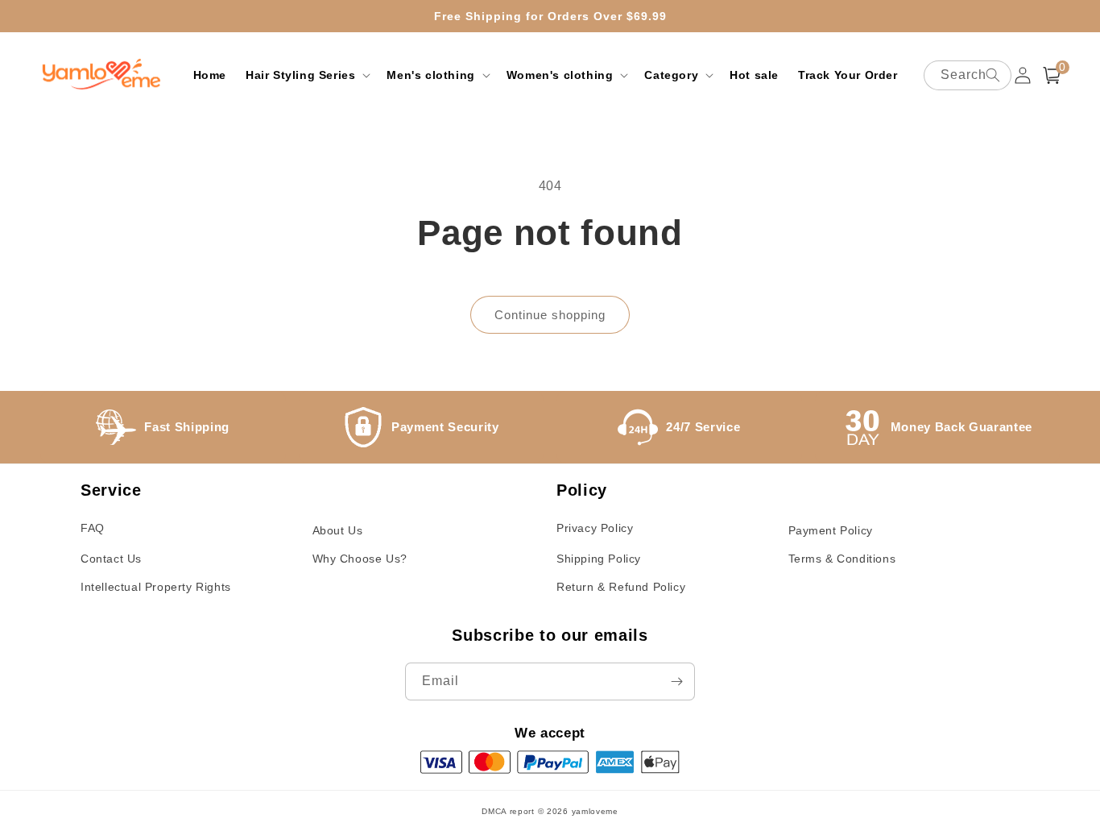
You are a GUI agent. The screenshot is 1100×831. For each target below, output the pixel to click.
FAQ (93, 527)
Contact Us (111, 558)
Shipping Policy (598, 558)
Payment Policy (830, 530)
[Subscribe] (676, 681)
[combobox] (967, 75)
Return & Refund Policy (620, 586)
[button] (306, 75)
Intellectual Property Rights (156, 586)
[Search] (993, 75)
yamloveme (595, 811)
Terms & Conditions (842, 558)
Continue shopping (550, 315)
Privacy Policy (594, 527)
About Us (337, 530)
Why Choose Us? (359, 558)
